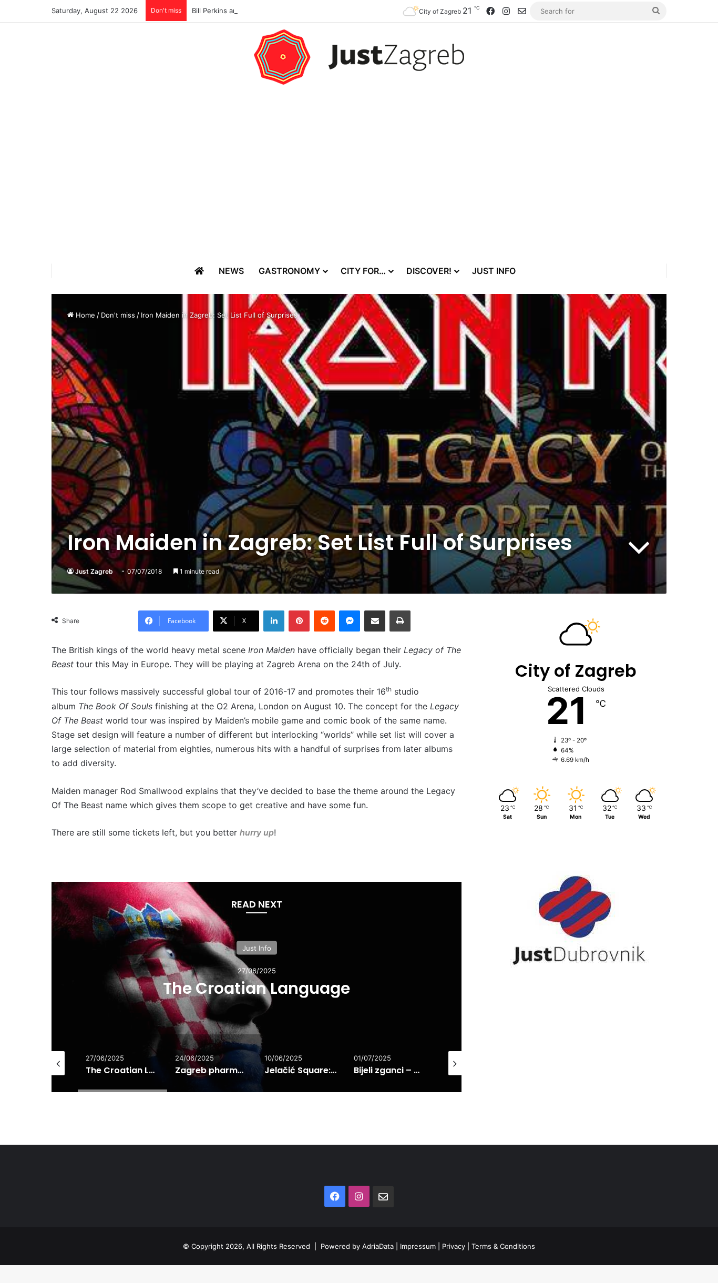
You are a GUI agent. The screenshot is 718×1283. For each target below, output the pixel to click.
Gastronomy (289, 271)
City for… (363, 271)
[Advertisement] (359, 174)
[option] (288, 987)
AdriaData (378, 1246)
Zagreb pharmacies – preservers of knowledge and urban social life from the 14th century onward (287, 998)
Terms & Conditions (503, 1246)
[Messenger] (349, 621)
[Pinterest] (299, 621)
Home (84, 315)
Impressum (418, 1246)
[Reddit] (324, 621)
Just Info (494, 271)
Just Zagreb (94, 571)
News (231, 271)
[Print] (400, 621)
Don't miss (118, 315)
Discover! (429, 271)
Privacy (453, 1246)
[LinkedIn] (273, 621)
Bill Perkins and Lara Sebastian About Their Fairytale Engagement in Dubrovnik (320, 10)
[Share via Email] (374, 621)
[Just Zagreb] (359, 57)
